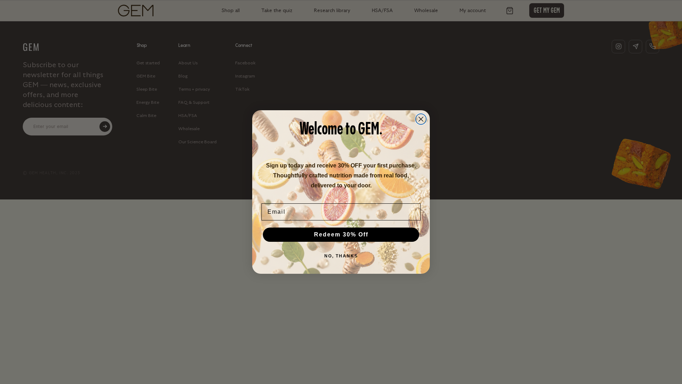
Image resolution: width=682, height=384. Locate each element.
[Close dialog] (421, 119)
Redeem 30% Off (341, 234)
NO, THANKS (341, 256)
